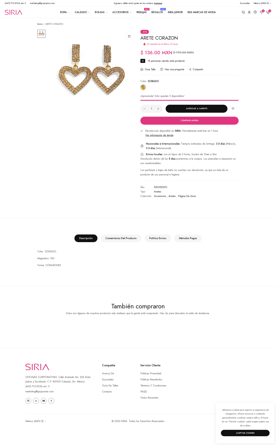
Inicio (39, 24)
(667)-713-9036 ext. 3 (37, 386)
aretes (157, 191)
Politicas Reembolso (151, 379)
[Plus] (158, 109)
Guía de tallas (110, 385)
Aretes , (173, 196)
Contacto (107, 391)
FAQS (143, 391)
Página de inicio (187, 196)
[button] (233, 109)
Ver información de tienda (159, 135)
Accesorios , (161, 196)
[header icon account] (249, 12)
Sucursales (108, 379)
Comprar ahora (189, 120)
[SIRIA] (13, 12)
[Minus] (144, 109)
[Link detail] (28, 401)
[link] (65, 12)
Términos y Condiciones (153, 385)
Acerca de (108, 373)
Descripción (86, 238)
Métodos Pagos (188, 238)
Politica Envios (157, 238)
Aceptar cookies (245, 433)
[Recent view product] (255, 12)
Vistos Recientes (149, 398)
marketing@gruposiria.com (39, 391)
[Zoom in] (129, 36)
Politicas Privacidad (150, 373)
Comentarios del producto (121, 238)
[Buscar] (243, 12)
